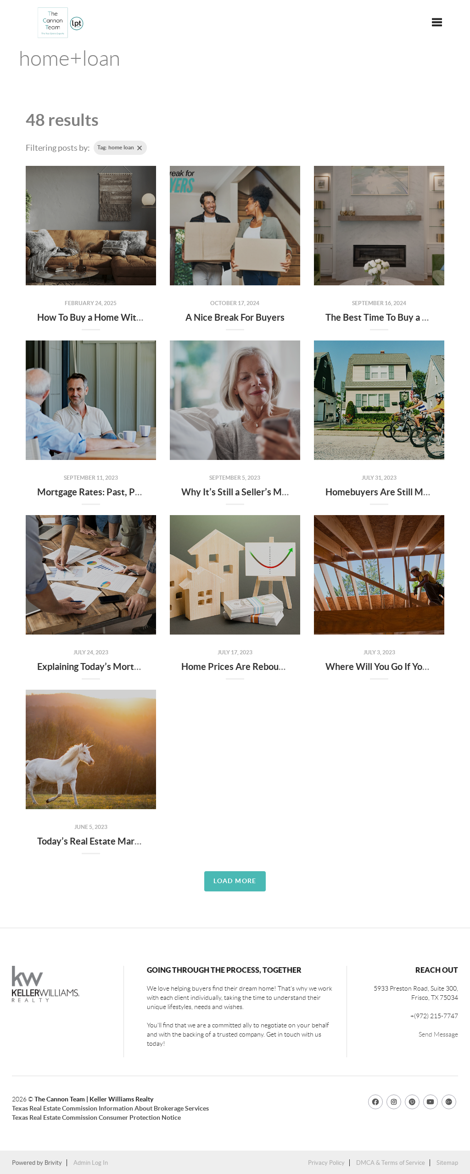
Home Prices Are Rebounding (241, 666)
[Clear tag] (139, 148)
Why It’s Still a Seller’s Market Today (255, 492)
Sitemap (447, 1162)
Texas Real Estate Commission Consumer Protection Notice (96, 1117)
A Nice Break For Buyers (235, 317)
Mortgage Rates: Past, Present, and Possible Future (141, 492)
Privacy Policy (326, 1162)
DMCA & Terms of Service (390, 1162)
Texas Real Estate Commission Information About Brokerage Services (110, 1108)
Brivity (53, 1162)
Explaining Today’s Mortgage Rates (107, 666)
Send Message (438, 1034)
